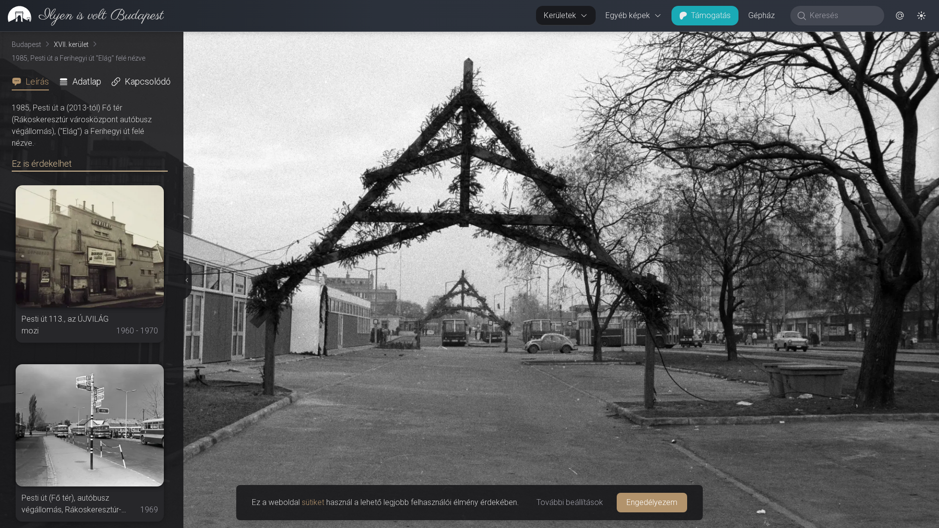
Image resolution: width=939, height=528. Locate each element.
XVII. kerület (71, 44)
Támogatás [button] (711, 15)
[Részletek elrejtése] (185, 280)
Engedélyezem (651, 502)
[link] (82, 15)
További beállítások (570, 502)
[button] (900, 15)
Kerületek (560, 15)
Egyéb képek (627, 15)
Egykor (689, 40)
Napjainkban (759, 40)
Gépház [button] (761, 15)
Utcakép (829, 40)
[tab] (33, 81)
